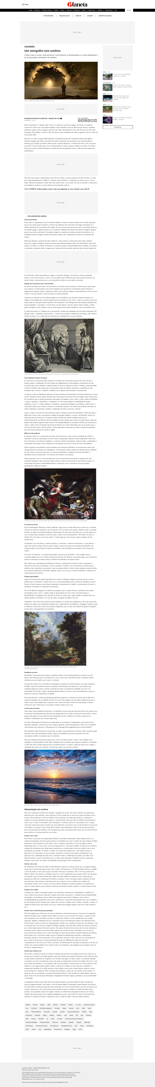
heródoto (62, 1011)
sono (40, 1029)
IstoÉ (30, 10)
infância (45, 1015)
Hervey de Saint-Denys (73, 1011)
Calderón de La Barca (89, 1004)
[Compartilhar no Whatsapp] (85, 120)
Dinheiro (37, 10)
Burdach (70, 1004)
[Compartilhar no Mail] (92, 120)
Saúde (56, 10)
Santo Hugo (87, 1022)
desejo (64, 1008)
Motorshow (92, 10)
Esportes (77, 10)
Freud (27, 1011)
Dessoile (71, 1008)
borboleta (63, 1004)
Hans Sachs (47, 1011)
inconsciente (29, 1015)
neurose (33, 1018)
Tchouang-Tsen (58, 1029)
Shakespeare (90, 1025)
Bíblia (49, 1004)
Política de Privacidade (28, 1082)
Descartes (57, 1008)
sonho (27, 1029)
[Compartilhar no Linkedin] (89, 120)
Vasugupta (67, 1029)
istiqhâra (52, 1015)
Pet (116, 10)
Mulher (100, 10)
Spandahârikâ (47, 1029)
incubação (37, 1015)
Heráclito (55, 1011)
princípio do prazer (45, 1022)
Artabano (28, 1004)
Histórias (84, 1011)
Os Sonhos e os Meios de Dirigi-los (74, 1018)
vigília (74, 1029)
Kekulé (71, 1015)
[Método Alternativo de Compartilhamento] (95, 120)
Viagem (90, 16)
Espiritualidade (105, 16)
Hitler (90, 1011)
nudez (52, 1018)
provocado (55, 1022)
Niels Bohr (41, 1018)
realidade (63, 1022)
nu (47, 1018)
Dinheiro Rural (47, 10)
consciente (34, 1008)
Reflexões (71, 1022)
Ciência (78, 16)
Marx (82, 1015)
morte (27, 1018)
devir (77, 1008)
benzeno (35, 1004)
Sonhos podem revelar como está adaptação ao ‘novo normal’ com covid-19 (63, 189)
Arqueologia (64, 16)
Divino (89, 1008)
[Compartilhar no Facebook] (79, 120)
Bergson (42, 1004)
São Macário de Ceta (66, 1025)
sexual (82, 1025)
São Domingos (29, 1025)
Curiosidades (29, 46)
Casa (27, 1008)
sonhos (34, 1029)
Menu (84, 10)
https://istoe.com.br (27, 1079)
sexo (76, 1025)
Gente (62, 10)
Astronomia (48, 16)
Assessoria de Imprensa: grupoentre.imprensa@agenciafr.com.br (51, 1082)
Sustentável (108, 10)
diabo (83, 1008)
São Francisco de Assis (41, 1025)
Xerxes (80, 1029)
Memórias (88, 1015)
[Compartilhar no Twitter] (82, 120)
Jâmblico (59, 1015)
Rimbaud (79, 1022)
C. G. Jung (78, 1004)
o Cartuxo (59, 1018)
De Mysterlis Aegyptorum (46, 1008)
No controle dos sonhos (37, 216)
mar (77, 1015)
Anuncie (129, 10)
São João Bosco (54, 1025)
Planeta (69, 10)
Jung (65, 1015)
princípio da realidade (31, 1022)
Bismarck (55, 1004)
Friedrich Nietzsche (36, 1011)
